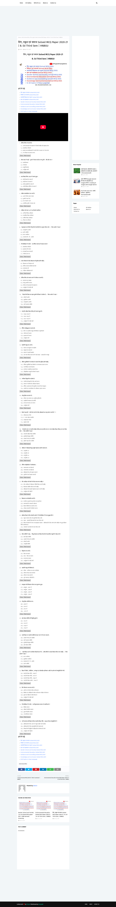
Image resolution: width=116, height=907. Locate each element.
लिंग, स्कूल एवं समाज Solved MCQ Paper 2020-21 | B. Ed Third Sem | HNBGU (60, 814)
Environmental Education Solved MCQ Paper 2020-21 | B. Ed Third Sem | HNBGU (43, 814)
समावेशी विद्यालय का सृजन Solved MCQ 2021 (31, 97)
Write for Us (77, 209)
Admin (21, 49)
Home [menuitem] (21, 3)
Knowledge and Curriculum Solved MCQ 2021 (33, 109)
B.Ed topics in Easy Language (29, 111)
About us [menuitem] (45, 3)
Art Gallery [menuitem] (28, 3)
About (91, 904)
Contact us (76, 211)
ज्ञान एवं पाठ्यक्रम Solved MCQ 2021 (30, 99)
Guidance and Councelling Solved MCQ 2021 (33, 106)
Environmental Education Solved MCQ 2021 (33, 104)
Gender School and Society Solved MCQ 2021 (33, 102)
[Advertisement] (58, 20)
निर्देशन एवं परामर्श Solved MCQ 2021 (30, 95)
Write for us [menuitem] (37, 3)
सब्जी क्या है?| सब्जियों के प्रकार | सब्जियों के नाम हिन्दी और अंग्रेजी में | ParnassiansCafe (89, 171)
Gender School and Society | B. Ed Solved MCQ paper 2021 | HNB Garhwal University (26, 815)
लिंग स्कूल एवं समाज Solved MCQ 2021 (30, 92)
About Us (88, 209)
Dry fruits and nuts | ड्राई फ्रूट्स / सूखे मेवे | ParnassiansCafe (88, 192)
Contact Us (96, 904)
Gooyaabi (40, 904)
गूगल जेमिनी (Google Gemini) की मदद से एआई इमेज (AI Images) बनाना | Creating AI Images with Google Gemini (89, 182)
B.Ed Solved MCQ (25, 37)
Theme (28, 904)
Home (19, 37)
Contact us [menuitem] (53, 3)
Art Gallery (88, 207)
